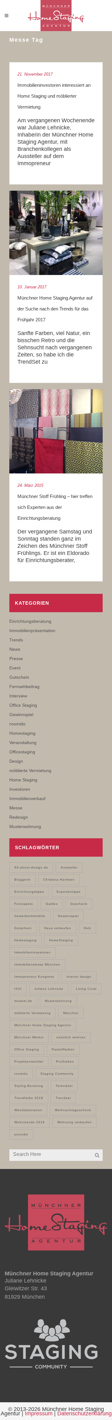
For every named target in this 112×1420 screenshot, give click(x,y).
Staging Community (57, 1073)
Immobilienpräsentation (32, 630)
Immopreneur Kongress (34, 976)
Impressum (39, 1413)
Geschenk (78, 904)
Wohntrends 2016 (29, 1122)
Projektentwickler (29, 1061)
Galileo (52, 904)
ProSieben (65, 1061)
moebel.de (23, 1001)
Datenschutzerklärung (84, 1413)
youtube (21, 1134)
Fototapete (23, 904)
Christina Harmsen (59, 879)
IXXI (18, 988)
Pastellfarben (63, 1049)
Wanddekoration (28, 1110)
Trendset (63, 1098)
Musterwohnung (25, 826)
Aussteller (69, 867)
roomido (17, 723)
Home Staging (23, 779)
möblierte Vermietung (30, 770)
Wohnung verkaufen (74, 1122)
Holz (87, 928)
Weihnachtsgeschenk (73, 1110)
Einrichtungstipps (29, 891)
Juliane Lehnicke (48, 988)
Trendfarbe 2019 (28, 1098)
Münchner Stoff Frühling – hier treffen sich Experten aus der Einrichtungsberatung (54, 507)
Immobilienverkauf (27, 798)
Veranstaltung (22, 742)
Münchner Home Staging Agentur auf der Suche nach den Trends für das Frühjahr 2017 (54, 308)
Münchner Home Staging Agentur (42, 1025)
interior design (79, 976)
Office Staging (23, 705)
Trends (16, 639)
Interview (18, 695)
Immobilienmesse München (37, 964)
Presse (16, 658)
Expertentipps (69, 891)
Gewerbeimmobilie (29, 916)
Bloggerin (22, 879)
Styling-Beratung (28, 1085)
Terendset (64, 1085)
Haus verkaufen (57, 928)
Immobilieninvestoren (32, 952)
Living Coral (86, 988)
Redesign (18, 817)
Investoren (19, 789)
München (71, 1013)
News (14, 649)
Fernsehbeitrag (24, 686)
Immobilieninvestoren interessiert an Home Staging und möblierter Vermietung (54, 95)
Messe (15, 807)
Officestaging (22, 751)
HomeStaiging (61, 940)
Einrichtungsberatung (30, 621)
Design (16, 761)
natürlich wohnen (71, 1037)
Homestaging (22, 733)
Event (15, 667)
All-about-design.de (31, 867)
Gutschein (19, 677)
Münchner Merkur (29, 1037)
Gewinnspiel (21, 714)
